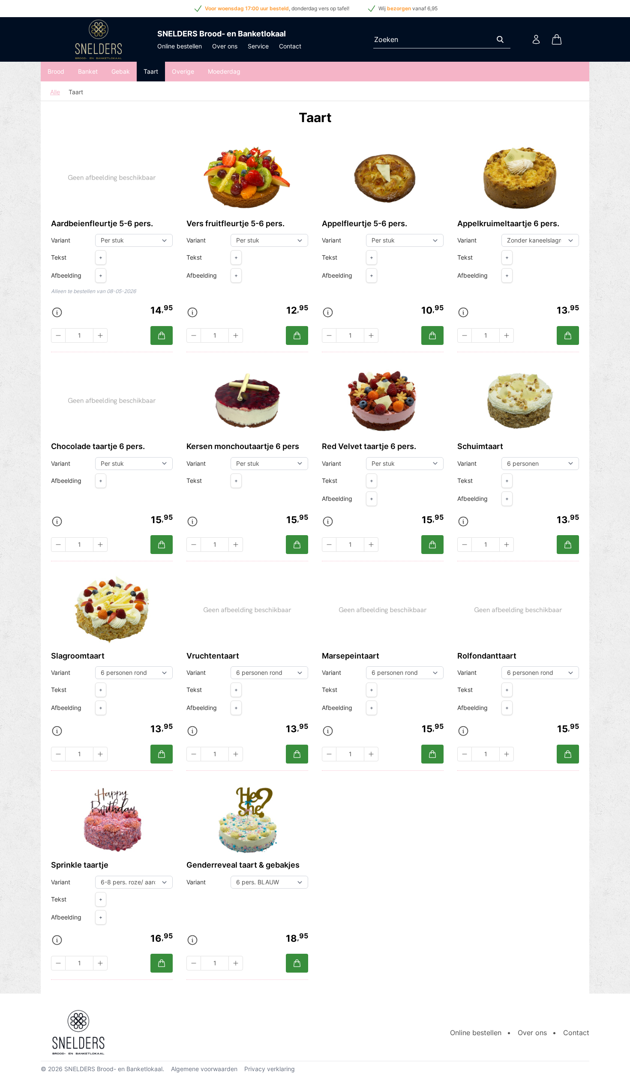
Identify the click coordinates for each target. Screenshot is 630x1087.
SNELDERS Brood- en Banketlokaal (113, 1068)
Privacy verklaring (269, 1068)
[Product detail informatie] (57, 312)
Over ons (224, 46)
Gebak (120, 71)
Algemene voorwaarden (204, 1068)
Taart (151, 71)
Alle (55, 92)
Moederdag (224, 71)
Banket (88, 71)
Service (258, 46)
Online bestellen (179, 46)
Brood (56, 71)
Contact (290, 46)
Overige (183, 71)
